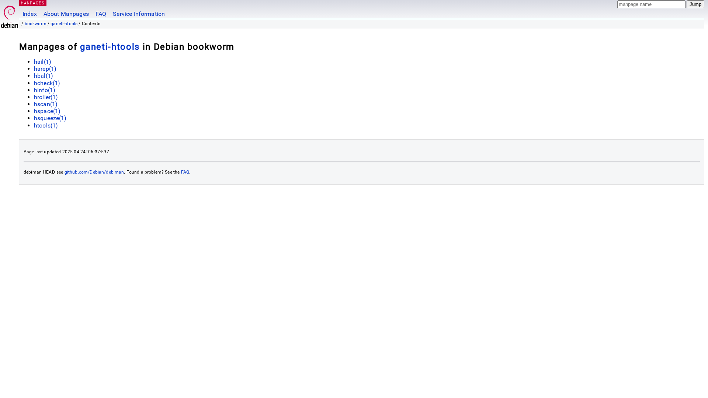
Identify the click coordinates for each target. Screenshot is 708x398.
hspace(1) (47, 111)
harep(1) (45, 68)
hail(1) (42, 61)
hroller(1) (46, 97)
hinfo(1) (44, 90)
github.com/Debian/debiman (94, 172)
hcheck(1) (47, 83)
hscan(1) (46, 104)
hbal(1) (43, 75)
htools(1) (46, 125)
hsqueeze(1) (50, 118)
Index (29, 13)
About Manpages (66, 13)
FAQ (101, 13)
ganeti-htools (64, 23)
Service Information (139, 13)
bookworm (35, 23)
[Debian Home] (9, 15)
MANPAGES (33, 2)
